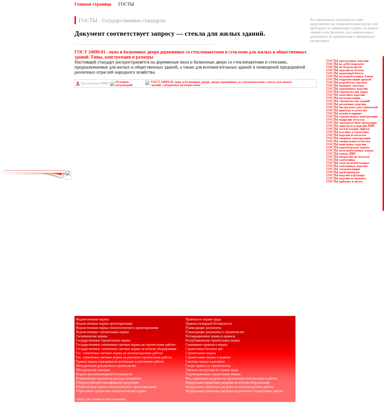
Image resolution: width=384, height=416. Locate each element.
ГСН (16, 74)
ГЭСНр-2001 (21, 87)
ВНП (49, 56)
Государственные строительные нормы (103, 340)
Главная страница (92, 4)
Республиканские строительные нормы (213, 340)
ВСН (49, 62)
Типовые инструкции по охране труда (212, 370)
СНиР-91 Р (20, 148)
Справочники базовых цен (204, 349)
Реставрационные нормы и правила (210, 336)
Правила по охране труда (203, 319)
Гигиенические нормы (91, 336)
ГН (15, 68)
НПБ (16, 99)
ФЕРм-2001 (53, 161)
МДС (16, 93)
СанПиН (19, 136)
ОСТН (17, 111)
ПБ (48, 111)
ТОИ (16, 155)
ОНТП (50, 105)
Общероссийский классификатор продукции (107, 383)
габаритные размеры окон (181, 85)
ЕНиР (50, 87)
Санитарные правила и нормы (206, 345)
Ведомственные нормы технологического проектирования (117, 328)
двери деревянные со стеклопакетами (238, 81)
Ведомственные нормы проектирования (104, 323)
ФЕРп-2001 (20, 167)
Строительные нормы (201, 353)
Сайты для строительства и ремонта (100, 399)
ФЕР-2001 (19, 161)
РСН (49, 130)
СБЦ (49, 136)
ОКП (16, 105)
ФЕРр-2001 (53, 167)
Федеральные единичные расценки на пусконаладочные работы (230, 387)
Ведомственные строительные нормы (102, 332)
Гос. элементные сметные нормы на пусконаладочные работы (119, 353)
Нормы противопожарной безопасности (104, 374)
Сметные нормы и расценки (205, 361)
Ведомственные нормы (92, 319)
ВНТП (17, 62)
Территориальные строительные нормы (213, 374)
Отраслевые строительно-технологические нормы (111, 391)
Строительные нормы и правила (208, 357)
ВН (15, 56)
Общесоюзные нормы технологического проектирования (116, 387)
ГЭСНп (51, 80)
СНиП (50, 142)
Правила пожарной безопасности (209, 323)
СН (15, 142)
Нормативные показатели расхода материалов (108, 378)
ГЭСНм (18, 80)
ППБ (49, 118)
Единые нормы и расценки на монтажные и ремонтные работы (120, 361)
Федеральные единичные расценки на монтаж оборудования (228, 383)
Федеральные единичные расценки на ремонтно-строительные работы (234, 391)
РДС (49, 124)
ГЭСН (50, 74)
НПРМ (50, 99)
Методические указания (93, 370)
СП (48, 148)
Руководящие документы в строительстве (215, 332)
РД (15, 124)
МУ (48, 93)
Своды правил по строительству (208, 366)
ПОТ (16, 118)
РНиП (17, 130)
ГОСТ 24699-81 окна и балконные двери (180, 81)
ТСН (49, 155)
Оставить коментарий (124, 83)
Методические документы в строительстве (106, 366)
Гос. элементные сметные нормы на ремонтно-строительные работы (124, 357)
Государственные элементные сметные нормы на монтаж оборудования (126, 349)
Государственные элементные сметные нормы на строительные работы (125, 345)
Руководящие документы (203, 328)
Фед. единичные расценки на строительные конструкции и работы (231, 378)
